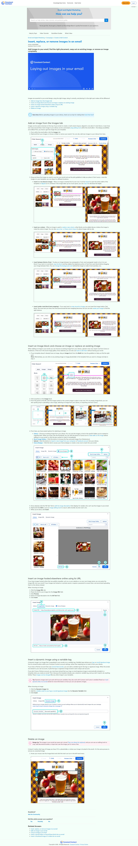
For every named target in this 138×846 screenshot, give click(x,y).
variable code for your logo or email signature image (51, 691)
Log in (133, 3)
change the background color (64, 266)
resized (87, 182)
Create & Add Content (61, 38)
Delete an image (36, 108)
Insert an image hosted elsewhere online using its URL (47, 104)
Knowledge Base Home (59, 3)
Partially (40, 821)
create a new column (68, 227)
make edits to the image (96, 435)
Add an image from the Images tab (41, 101)
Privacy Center (84, 844)
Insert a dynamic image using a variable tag (44, 106)
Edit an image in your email (39, 831)
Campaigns (49, 38)
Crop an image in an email (39, 832)
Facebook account (82, 441)
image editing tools (55, 508)
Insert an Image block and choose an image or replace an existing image (52, 103)
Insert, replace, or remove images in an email (44, 829)
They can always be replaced (76, 742)
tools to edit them (81, 350)
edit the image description (62, 506)
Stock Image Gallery (40, 439)
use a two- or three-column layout (67, 229)
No (49, 821)
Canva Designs (38, 443)
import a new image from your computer (63, 441)
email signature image (103, 662)
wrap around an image (78, 306)
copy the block (57, 264)
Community (70, 3)
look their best (89, 115)
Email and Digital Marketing (36, 38)
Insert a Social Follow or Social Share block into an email (47, 834)
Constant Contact (74, 844)
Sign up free (126, 3)
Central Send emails (58, 667)
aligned (43, 183)
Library (36, 433)
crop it (86, 183)
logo (93, 662)
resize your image (98, 308)
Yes (31, 821)
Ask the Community (34, 814)
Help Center (78, 3)
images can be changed (43, 675)
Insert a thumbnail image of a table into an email (45, 836)
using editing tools (75, 128)
